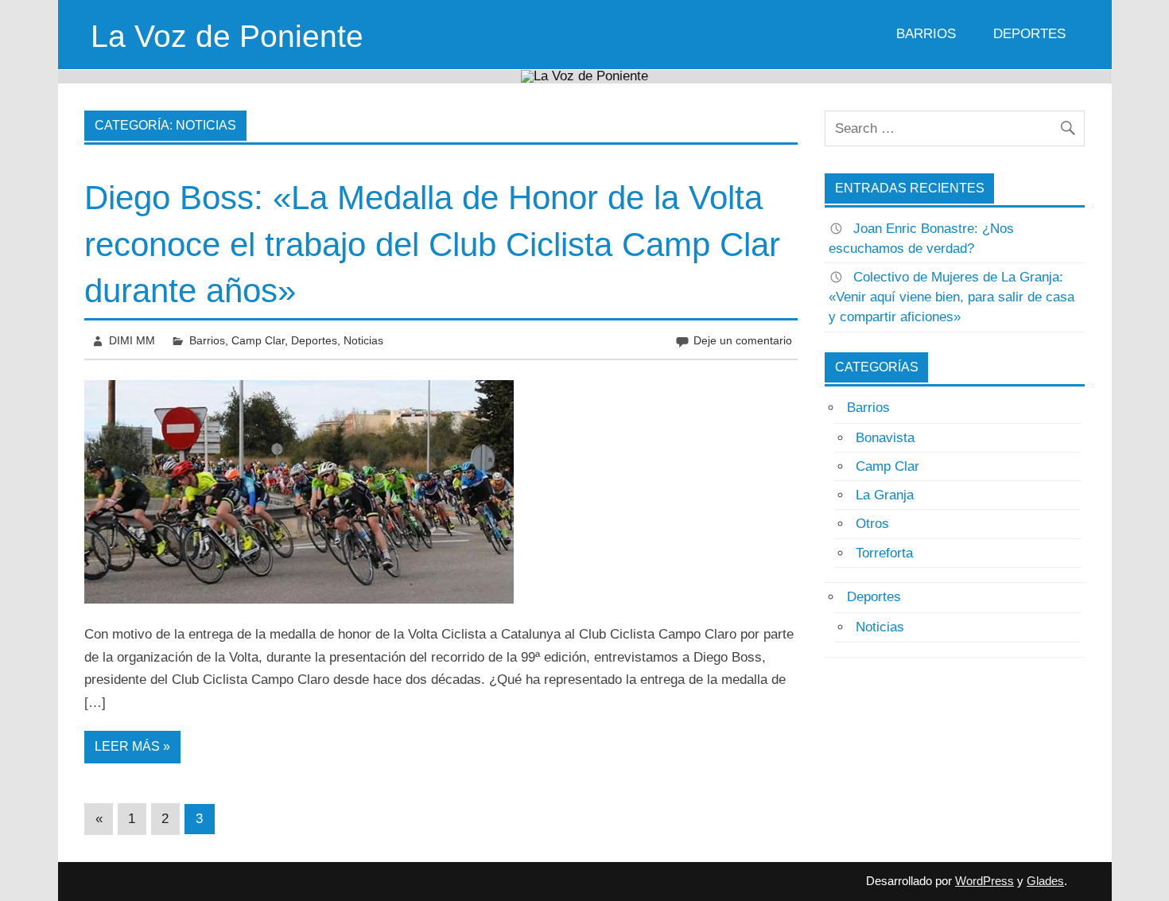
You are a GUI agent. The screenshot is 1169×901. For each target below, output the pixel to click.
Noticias (363, 340)
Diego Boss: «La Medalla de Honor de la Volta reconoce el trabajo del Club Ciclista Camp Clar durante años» (432, 244)
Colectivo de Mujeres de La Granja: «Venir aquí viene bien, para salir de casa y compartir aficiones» (951, 297)
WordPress (984, 880)
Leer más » (132, 746)
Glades (1045, 880)
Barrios (926, 33)
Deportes (1029, 33)
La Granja (885, 495)
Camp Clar (258, 340)
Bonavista (885, 437)
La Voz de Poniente (227, 36)
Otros (872, 523)
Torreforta (884, 553)
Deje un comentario (742, 340)
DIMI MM (132, 340)
